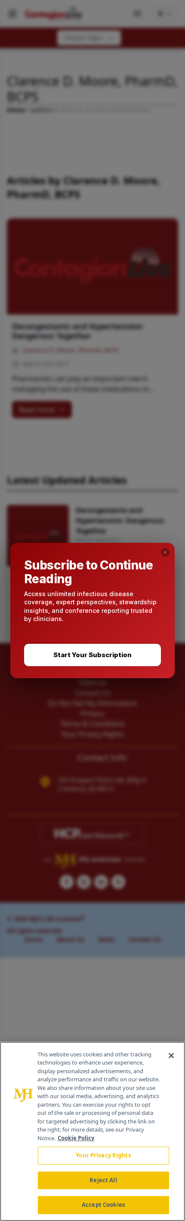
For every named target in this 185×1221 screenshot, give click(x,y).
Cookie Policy (76, 1138)
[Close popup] (165, 552)
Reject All (103, 1180)
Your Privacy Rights (103, 1155)
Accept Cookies (103, 1205)
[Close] (171, 1055)
